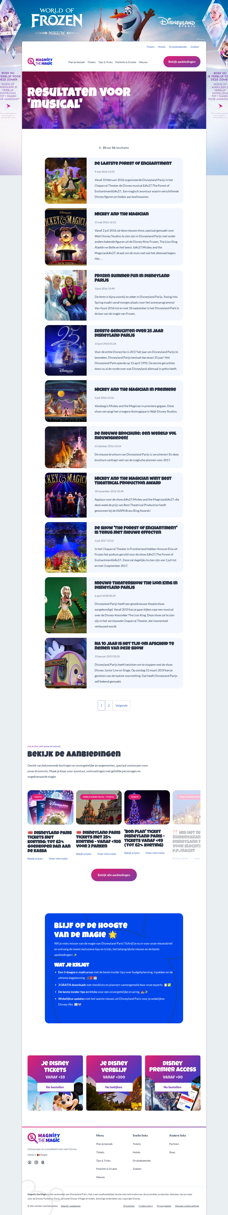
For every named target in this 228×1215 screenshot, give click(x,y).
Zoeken (194, 46)
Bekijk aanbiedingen (181, 61)
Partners (174, 1143)
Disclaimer (129, 1205)
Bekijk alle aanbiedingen (114, 875)
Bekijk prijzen (35, 858)
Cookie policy (146, 1205)
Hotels (162, 46)
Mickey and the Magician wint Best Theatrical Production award (133, 481)
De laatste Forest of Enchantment (133, 164)
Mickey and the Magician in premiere (135, 390)
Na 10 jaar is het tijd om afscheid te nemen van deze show (134, 646)
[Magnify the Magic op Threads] (43, 1163)
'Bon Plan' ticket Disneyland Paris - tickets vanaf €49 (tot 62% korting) (144, 839)
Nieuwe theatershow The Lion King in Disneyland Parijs (136, 585)
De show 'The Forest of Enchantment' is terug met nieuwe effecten (136, 530)
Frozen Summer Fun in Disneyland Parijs (132, 278)
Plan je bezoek (76, 62)
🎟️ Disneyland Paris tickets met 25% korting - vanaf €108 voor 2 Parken (98, 840)
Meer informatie (58, 858)
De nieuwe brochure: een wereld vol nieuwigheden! (135, 436)
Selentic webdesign (71, 1205)
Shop (172, 1152)
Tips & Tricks (105, 62)
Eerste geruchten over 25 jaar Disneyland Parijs (129, 333)
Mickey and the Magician (122, 214)
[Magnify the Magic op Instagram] (36, 1163)
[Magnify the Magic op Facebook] (30, 1163)
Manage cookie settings (187, 1205)
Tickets (150, 46)
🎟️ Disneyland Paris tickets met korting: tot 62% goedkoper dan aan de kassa (50, 842)
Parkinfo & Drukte (125, 62)
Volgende (121, 705)
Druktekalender (178, 46)
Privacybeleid (164, 1205)
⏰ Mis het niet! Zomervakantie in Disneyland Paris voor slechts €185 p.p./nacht (193, 842)
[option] (51, 825)
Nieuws (143, 62)
